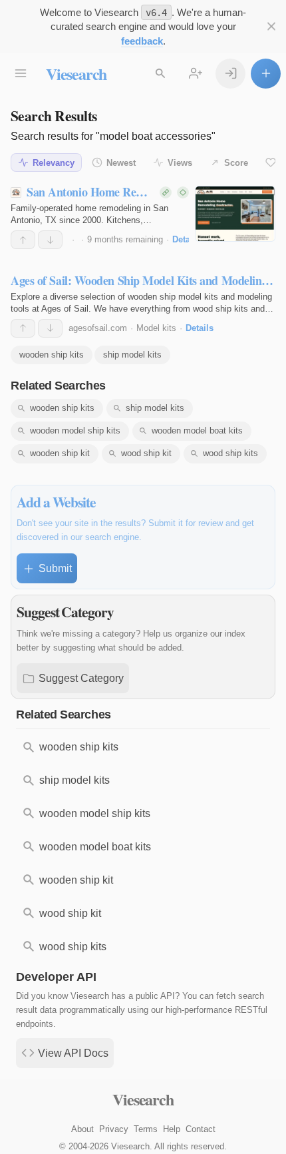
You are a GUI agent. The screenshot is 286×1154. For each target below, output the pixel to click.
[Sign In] (230, 74)
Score (236, 163)
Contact (200, 1129)
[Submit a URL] (266, 74)
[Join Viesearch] (195, 74)
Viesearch (76, 73)
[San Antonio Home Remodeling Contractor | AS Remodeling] (235, 214)
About (82, 1129)
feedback (142, 41)
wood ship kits (230, 453)
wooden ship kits (51, 355)
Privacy (113, 1129)
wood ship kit (146, 453)
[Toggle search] (160, 74)
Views (180, 163)
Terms (146, 1129)
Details (186, 239)
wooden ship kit (60, 453)
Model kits (156, 328)
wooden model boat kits (197, 430)
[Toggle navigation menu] (20, 74)
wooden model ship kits (75, 430)
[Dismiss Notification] (271, 26)
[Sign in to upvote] (23, 239)
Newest (121, 163)
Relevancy (53, 163)
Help (171, 1129)
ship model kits (132, 355)
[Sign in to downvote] (50, 239)
